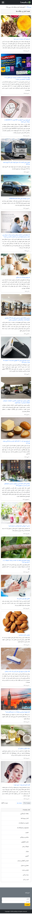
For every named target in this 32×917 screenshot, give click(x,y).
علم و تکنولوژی (25, 842)
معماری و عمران (25, 865)
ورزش (27, 851)
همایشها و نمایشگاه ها (23, 828)
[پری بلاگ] (25, 2)
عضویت (27, 904)
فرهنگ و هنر (25, 846)
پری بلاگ (29, 7)
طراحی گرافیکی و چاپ (23, 861)
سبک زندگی (26, 875)
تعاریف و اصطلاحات (24, 823)
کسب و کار (26, 880)
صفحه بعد (19, 803)
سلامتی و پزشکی (24, 837)
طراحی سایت (25, 870)
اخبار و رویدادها (25, 818)
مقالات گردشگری (24, 814)
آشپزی (27, 856)
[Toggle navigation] (3, 2)
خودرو (27, 832)
